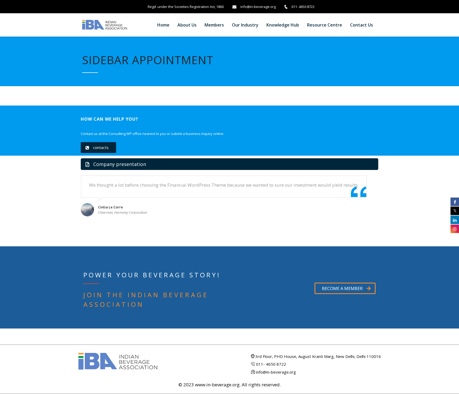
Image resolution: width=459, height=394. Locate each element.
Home (163, 25)
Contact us (361, 25)
